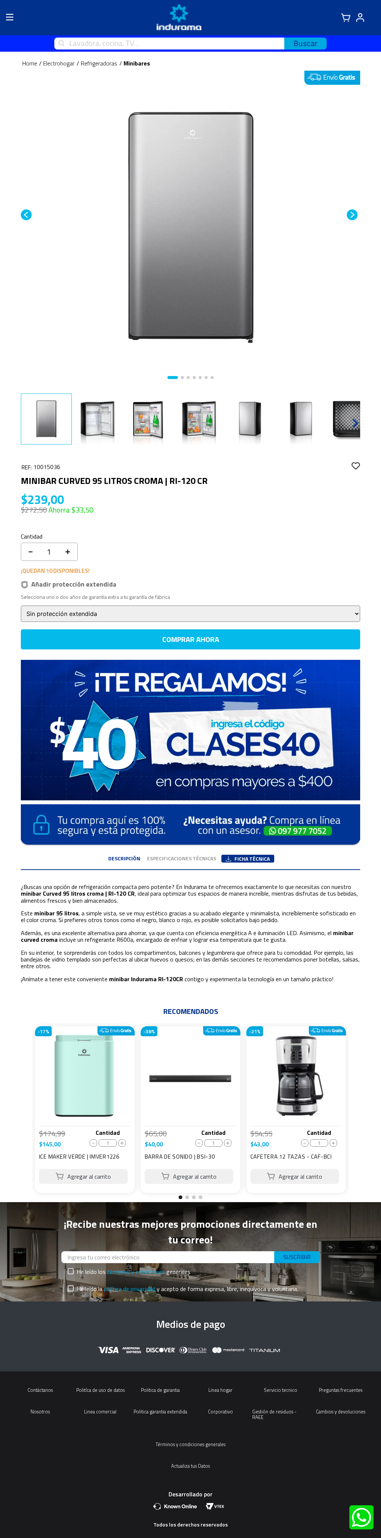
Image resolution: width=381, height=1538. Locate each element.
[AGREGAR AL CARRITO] (83, 1176)
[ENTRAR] (363, 18)
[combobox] (190, 43)
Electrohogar (58, 63)
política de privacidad (129, 1288)
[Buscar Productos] (305, 43)
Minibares (137, 63)
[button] (180, 1197)
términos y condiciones (136, 1271)
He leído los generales (133, 1271)
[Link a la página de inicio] (30, 63)
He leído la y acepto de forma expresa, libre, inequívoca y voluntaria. (187, 1288)
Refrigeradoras (99, 63)
